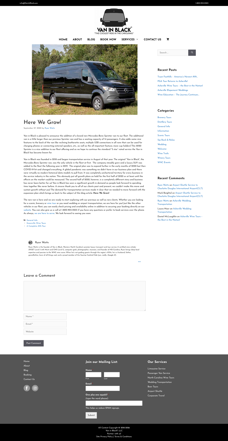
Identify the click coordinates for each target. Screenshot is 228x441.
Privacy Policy (106, 437)
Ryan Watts (163, 185)
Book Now (108, 39)
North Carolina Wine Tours (161, 378)
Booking (28, 375)
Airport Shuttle (155, 391)
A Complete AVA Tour (36, 226)
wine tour (51, 203)
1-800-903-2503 (202, 3)
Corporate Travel (156, 396)
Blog (91, 39)
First (87, 379)
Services (128, 39)
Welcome (162, 149)
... (139, 260)
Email (89, 384)
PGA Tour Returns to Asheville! (173, 81)
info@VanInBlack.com (29, 3)
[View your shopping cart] (168, 39)
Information (163, 131)
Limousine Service (156, 369)
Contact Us (152, 39)
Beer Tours (153, 387)
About (77, 39)
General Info (32, 220)
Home (63, 39)
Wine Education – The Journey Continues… (178, 95)
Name (89, 370)
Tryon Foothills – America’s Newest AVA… (178, 77)
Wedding (162, 144)
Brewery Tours (164, 117)
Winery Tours (164, 158)
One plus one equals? (97, 395)
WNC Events (164, 162)
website (27, 210)
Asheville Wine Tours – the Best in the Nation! (180, 86)
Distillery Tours (165, 122)
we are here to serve (44, 213)
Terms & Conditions (123, 437)
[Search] (192, 53)
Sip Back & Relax (166, 140)
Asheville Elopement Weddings (173, 90)
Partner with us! (114, 434)
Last (105, 379)
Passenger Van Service (159, 373)
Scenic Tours (164, 135)
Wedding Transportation (160, 382)
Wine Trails (163, 153)
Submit (91, 415)
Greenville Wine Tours (36, 223)
